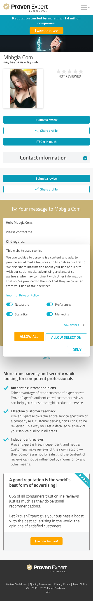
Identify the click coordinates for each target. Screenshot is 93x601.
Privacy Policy (29, 295)
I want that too (46, 30)
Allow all (29, 336)
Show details (70, 325)
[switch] (49, 304)
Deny (77, 349)
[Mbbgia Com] (23, 88)
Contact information (43, 157)
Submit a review (47, 119)
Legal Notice (80, 584)
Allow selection (66, 337)
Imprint (11, 295)
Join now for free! (46, 541)
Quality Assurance (40, 584)
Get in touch (48, 141)
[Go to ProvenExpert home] (25, 8)
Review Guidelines (16, 584)
